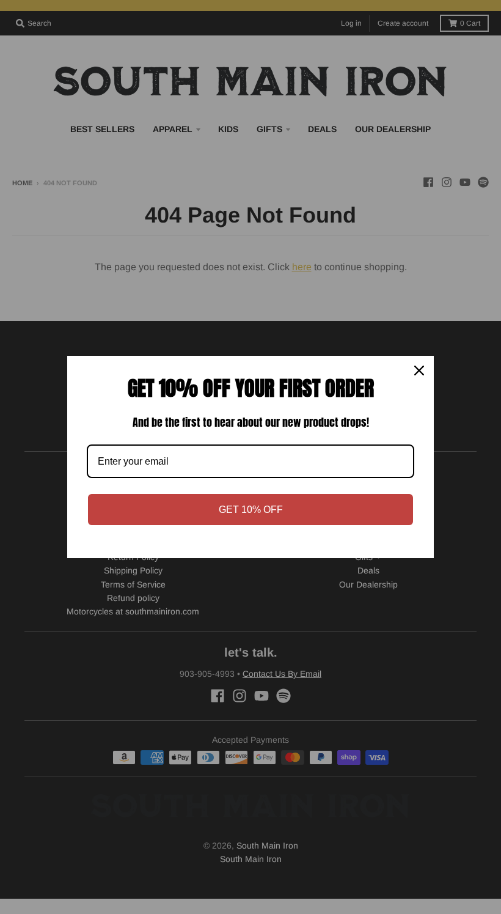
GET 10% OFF (251, 509)
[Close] (419, 370)
